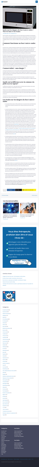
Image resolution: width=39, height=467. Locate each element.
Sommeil (4, 398)
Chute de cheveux (6, 339)
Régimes (4, 394)
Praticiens (4, 389)
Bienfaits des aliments (6, 328)
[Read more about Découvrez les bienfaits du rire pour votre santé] (28, 207)
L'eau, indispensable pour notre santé (9, 370)
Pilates (4, 387)
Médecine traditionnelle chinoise (8, 376)
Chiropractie (5, 335)
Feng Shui (4, 354)
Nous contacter (10, 459)
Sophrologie (5, 400)
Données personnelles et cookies (25, 459)
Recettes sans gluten (6, 392)
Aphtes (4, 317)
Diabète (4, 344)
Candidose (4, 333)
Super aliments (5, 403)
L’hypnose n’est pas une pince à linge (9, 281)
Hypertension (5, 357)
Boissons (4, 330)
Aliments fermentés (6, 313)
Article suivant (35, 195)
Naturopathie (5, 379)
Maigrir (4, 374)
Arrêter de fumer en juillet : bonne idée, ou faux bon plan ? (12, 278)
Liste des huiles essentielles (19, 436)
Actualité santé (5, 33)
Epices (4, 352)
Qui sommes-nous (4, 459)
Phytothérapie (5, 385)
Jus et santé (5, 366)
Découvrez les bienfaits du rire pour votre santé (27, 215)
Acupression (5, 311)
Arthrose (4, 324)
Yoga (3, 414)
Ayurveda (4, 326)
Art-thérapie (5, 320)
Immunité (4, 361)
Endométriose (5, 350)
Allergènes (4, 315)
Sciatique (4, 396)
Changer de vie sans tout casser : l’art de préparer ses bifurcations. (14, 276)
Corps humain (5, 341)
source (14, 133)
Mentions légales (16, 459)
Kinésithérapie (5, 368)
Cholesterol (5, 337)
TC (3, 407)
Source (16, 160)
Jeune (4, 365)
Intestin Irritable (5, 363)
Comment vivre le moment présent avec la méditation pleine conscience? (10, 216)
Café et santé (5, 331)
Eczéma (4, 348)
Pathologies (5, 383)
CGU (32, 459)
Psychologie (5, 390)
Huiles (4, 355)
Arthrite (4, 322)
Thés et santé (5, 409)
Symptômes (5, 405)
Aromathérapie (5, 319)
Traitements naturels (6, 411)
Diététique (4, 346)
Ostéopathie (5, 381)
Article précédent (4, 195)
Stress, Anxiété (5, 401)
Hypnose (4, 359)
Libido (4, 372)
